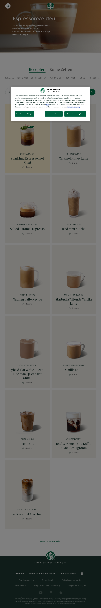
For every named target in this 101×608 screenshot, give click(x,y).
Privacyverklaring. (73, 107)
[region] (50, 104)
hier (47, 104)
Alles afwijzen (53, 114)
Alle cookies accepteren (75, 114)
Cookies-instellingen (24, 114)
